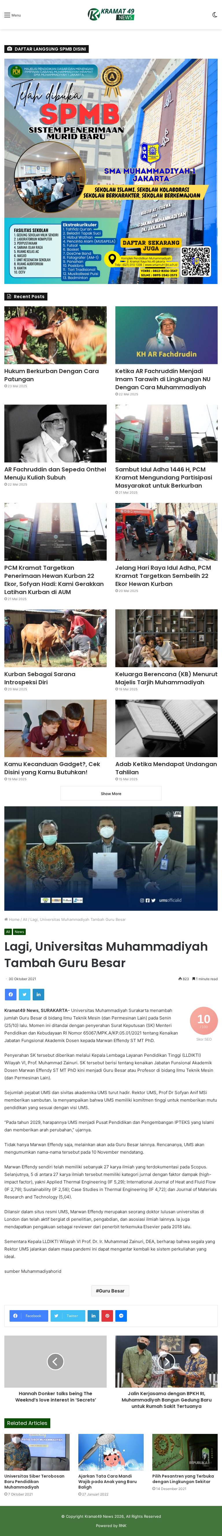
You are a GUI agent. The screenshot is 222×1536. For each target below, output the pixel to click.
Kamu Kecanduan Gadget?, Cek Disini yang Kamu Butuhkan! (52, 768)
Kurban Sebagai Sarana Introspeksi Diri (39, 678)
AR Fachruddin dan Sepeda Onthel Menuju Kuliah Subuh (55, 473)
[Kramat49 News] (111, 14)
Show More (111, 793)
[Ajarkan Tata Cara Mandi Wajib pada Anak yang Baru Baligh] (111, 1452)
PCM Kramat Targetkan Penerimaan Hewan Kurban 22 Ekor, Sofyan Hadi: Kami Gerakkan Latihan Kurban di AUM (54, 580)
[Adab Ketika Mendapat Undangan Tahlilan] (166, 728)
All (25, 919)
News (19, 932)
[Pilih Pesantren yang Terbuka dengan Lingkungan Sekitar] (185, 1452)
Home (14, 919)
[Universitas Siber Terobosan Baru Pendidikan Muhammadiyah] (37, 1452)
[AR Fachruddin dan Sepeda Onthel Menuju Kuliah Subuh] (55, 433)
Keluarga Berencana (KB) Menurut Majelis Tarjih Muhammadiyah (166, 678)
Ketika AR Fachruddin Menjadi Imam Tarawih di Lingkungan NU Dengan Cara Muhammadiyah (162, 379)
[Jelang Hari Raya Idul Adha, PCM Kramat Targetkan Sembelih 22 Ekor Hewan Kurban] (166, 532)
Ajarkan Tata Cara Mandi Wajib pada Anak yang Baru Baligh (107, 1481)
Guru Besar (112, 1291)
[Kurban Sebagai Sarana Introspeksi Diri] (55, 638)
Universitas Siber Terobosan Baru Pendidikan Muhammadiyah (34, 1481)
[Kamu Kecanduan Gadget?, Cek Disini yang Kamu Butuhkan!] (55, 728)
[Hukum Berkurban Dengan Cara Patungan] (55, 335)
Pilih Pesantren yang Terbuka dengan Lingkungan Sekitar (183, 1479)
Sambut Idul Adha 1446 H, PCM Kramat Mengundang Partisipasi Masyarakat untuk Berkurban (163, 477)
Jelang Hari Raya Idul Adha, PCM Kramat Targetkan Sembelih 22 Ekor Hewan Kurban (163, 576)
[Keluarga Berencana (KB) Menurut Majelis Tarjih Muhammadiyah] (166, 638)
